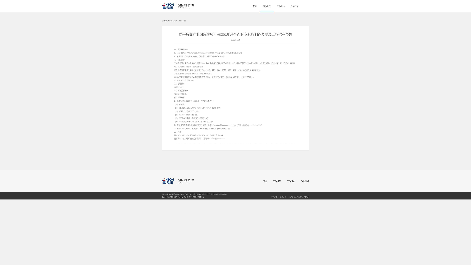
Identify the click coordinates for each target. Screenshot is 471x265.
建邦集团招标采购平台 (168, 6)
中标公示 (281, 6)
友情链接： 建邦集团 (278, 197)
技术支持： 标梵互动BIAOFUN (299, 197)
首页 (255, 6)
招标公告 (267, 6)
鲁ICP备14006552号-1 (196, 197)
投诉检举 (295, 6)
